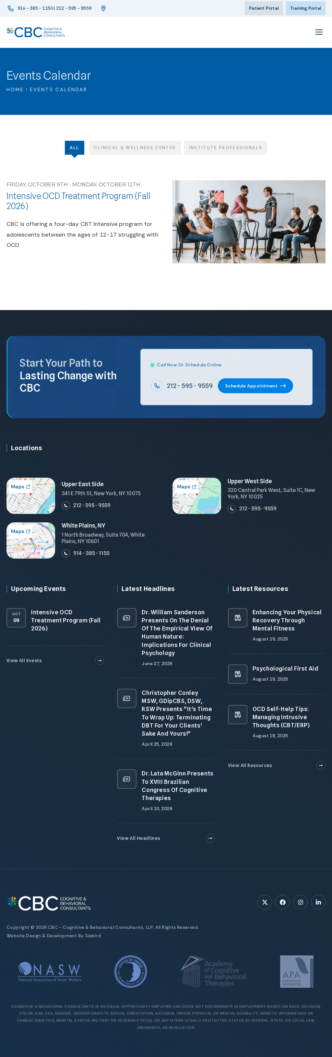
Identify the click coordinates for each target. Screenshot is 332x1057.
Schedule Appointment (251, 386)
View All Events (24, 660)
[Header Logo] (35, 32)
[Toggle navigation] (319, 32)
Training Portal (305, 8)
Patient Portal (264, 8)
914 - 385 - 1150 (91, 553)
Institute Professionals (226, 147)
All (74, 147)
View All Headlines (138, 838)
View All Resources (250, 765)
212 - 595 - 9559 (190, 386)
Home (15, 89)
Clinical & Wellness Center (135, 147)
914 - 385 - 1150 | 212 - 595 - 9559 (54, 8)
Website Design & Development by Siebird (53, 936)
